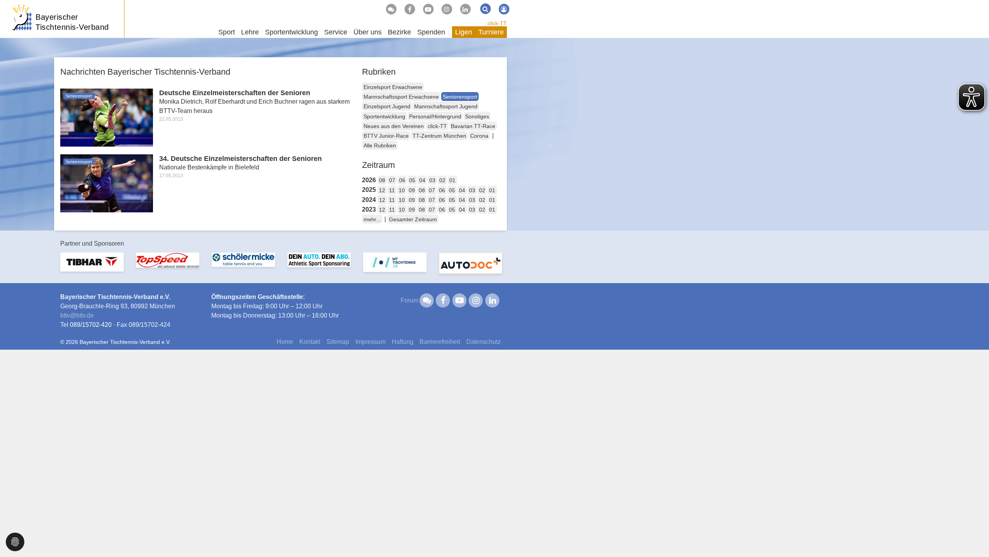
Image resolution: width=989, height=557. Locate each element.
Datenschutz (483, 341)
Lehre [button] (250, 32)
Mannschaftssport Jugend (446, 106)
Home (285, 341)
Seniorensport (460, 97)
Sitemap (337, 341)
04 (422, 180)
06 (402, 180)
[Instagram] (446, 9)
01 (452, 180)
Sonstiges (477, 116)
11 (392, 190)
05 (412, 180)
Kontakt (309, 341)
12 (382, 190)
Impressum (370, 341)
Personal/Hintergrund (435, 116)
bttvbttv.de (77, 315)
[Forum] (391, 9)
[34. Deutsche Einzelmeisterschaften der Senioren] (106, 182)
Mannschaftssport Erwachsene (401, 97)
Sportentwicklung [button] (291, 32)
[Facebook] (409, 9)
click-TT (497, 23)
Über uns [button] (367, 32)
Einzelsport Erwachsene (393, 87)
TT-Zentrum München (439, 136)
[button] (15, 541)
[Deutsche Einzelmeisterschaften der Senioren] (106, 117)
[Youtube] (428, 9)
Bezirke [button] (399, 32)
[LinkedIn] (465, 9)
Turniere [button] (491, 32)
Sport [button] (226, 32)
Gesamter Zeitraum (413, 219)
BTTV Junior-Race (386, 136)
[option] (92, 267)
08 (382, 180)
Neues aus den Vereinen (394, 126)
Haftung (402, 341)
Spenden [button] (431, 32)
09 (412, 190)
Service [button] (335, 32)
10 (402, 190)
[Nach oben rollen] (973, 535)
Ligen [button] (463, 32)
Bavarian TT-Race (473, 126)
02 (442, 180)
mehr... (372, 219)
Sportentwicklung (384, 116)
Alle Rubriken (380, 145)
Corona (479, 136)
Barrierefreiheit (440, 341)
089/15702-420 (91, 324)
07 (392, 180)
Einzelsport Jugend (387, 106)
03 (432, 180)
